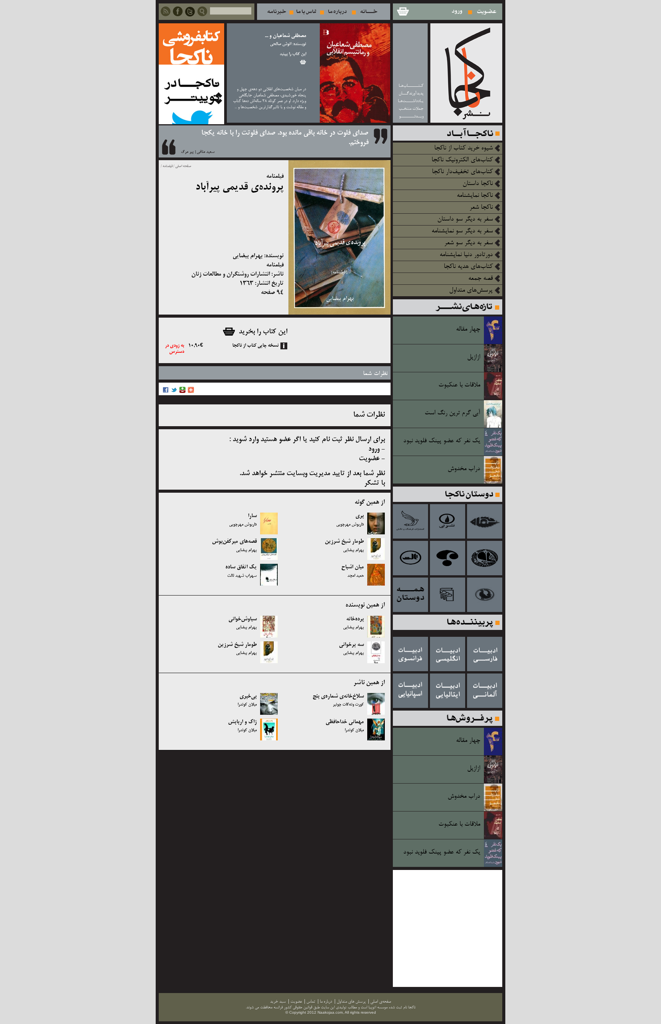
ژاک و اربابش (242, 722)
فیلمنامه (167, 166)
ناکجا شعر (481, 207)
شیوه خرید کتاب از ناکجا (463, 148)
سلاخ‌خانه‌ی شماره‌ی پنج (338, 696)
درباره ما (337, 11)
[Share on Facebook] (166, 391)
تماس (306, 11)
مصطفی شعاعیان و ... (285, 36)
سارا (252, 516)
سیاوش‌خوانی (242, 619)
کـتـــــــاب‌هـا (411, 85)
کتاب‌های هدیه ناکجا (468, 267)
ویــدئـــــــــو (411, 116)
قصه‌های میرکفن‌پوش (234, 542)
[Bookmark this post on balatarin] (182, 391)
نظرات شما (375, 373)
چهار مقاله (468, 329)
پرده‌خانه (355, 619)
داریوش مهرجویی (350, 525)
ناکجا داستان (477, 184)
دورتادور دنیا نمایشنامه (466, 255)
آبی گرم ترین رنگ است (452, 413)
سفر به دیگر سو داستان (465, 219)
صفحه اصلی (183, 166)
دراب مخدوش (464, 469)
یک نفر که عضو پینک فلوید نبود (441, 441)
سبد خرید (402, 11)
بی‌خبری (248, 696)
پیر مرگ (187, 152)
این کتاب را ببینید (293, 54)
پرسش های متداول (351, 1001)
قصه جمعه (480, 278)
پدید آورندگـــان (411, 93)
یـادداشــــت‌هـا (410, 101)
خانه (369, 11)
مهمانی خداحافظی (345, 722)
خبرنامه (276, 11)
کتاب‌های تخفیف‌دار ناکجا (462, 172)
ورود (457, 11)
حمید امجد (355, 576)
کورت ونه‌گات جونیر (348, 705)
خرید (303, 62)
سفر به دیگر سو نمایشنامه (462, 231)
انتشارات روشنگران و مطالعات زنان (230, 274)
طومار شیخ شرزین (344, 542)
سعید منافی (206, 152)
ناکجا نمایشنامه (475, 196)
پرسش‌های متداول (471, 290)
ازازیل (473, 357)
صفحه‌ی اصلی (380, 1001)
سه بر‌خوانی (351, 645)
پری (359, 516)
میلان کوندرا (247, 705)
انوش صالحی (280, 44)
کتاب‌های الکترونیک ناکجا (462, 160)
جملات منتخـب (411, 108)
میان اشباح (352, 567)
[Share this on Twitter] (174, 391)
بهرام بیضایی (247, 256)
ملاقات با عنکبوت (459, 385)
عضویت (487, 11)
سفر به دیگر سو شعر (468, 243)
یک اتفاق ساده (241, 567)
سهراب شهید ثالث (242, 576)
